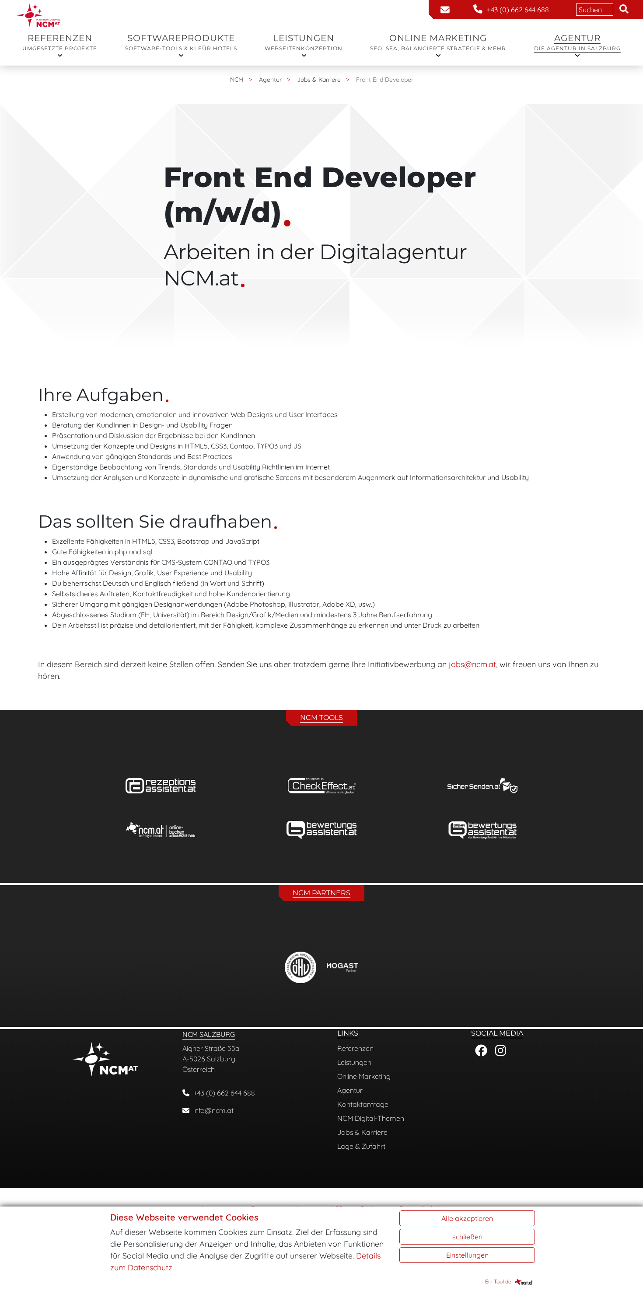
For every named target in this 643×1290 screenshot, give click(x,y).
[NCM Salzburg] (38, 5)
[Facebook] (481, 1051)
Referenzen (59, 42)
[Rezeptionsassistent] (161, 785)
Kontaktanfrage (362, 1104)
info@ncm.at (213, 1110)
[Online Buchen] (161, 830)
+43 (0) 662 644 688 (224, 1092)
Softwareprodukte (181, 42)
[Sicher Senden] (482, 785)
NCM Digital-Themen (370, 1118)
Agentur (577, 42)
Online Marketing (438, 42)
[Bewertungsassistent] (321, 830)
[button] (624, 9)
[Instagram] (500, 1051)
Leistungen (303, 42)
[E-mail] (445, 9)
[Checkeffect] (321, 785)
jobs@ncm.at (472, 664)
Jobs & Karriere (362, 1132)
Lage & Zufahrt (361, 1146)
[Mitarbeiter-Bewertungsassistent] (482, 830)
